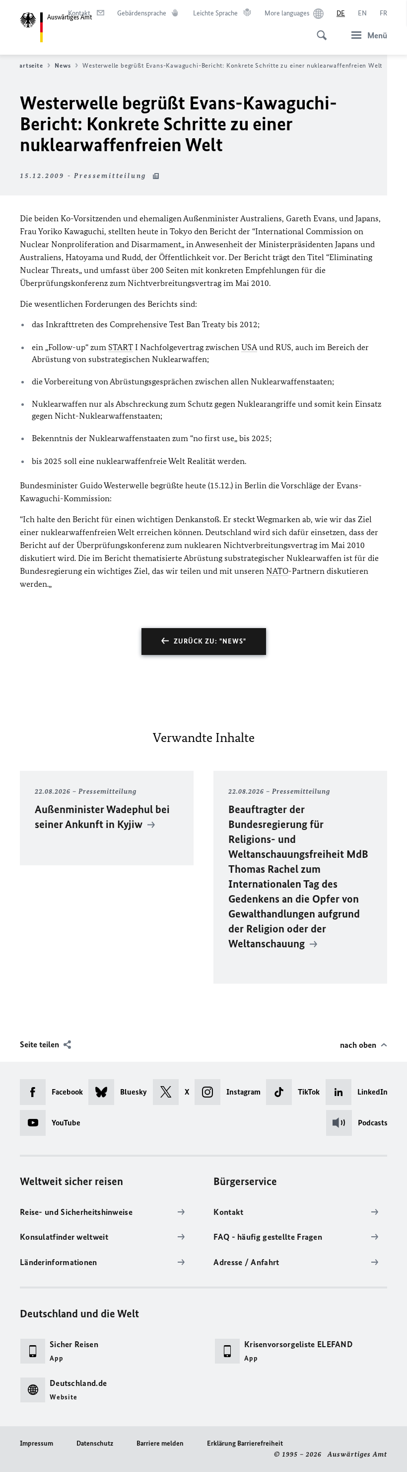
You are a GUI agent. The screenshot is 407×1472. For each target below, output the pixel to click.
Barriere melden (160, 1443)
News (62, 65)
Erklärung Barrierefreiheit (245, 1443)
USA (249, 347)
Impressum (36, 1443)
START (120, 347)
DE (341, 13)
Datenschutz (94, 1443)
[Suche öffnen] (319, 29)
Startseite (28, 65)
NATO (277, 571)
